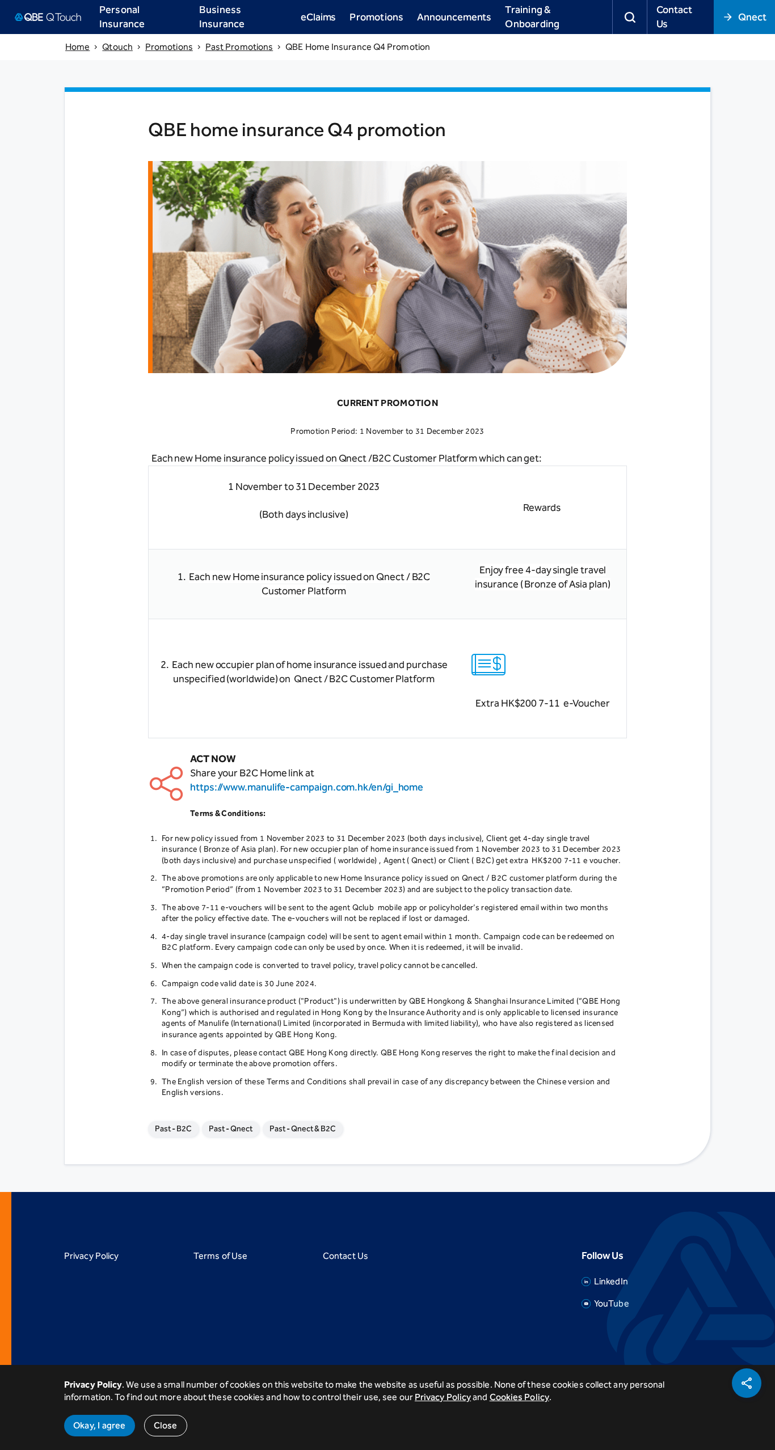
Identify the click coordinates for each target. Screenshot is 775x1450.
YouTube (611, 1303)
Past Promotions (239, 46)
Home (77, 46)
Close (166, 1425)
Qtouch (117, 46)
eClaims (318, 17)
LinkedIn (611, 1281)
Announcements (454, 17)
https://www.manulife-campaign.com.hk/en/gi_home (306, 787)
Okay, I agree (99, 1425)
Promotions (169, 46)
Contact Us (674, 16)
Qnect (752, 17)
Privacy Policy (91, 1255)
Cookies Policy (519, 1397)
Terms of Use (220, 1255)
